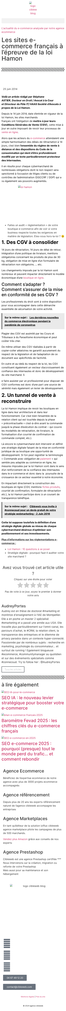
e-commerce (37, 138)
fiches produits (51, 486)
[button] (33, 20)
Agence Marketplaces (25, 818)
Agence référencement (26, 794)
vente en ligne (10, 132)
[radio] (20, 585)
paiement (45, 458)
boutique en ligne (33, 277)
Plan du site (40, 997)
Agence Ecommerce (23, 771)
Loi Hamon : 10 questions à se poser (29, 549)
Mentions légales (27, 997)
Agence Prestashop (23, 852)
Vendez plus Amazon (15, 839)
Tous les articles (13, 669)
